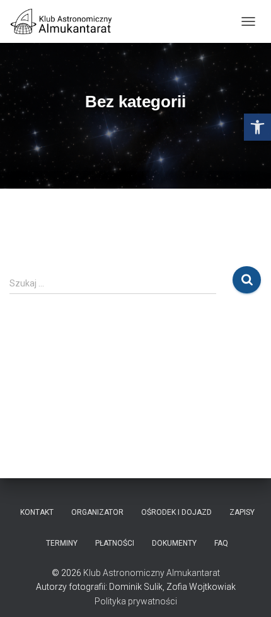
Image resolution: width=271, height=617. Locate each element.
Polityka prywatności (136, 601)
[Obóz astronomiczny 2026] (65, 21)
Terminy (62, 543)
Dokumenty (174, 543)
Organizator (97, 512)
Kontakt (37, 512)
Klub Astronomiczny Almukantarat (151, 573)
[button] (257, 127)
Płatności (114, 543)
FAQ (221, 543)
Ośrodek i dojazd (176, 512)
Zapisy (242, 512)
